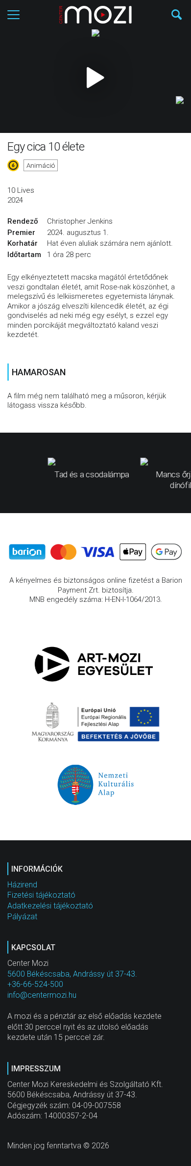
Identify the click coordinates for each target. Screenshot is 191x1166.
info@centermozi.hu (41, 995)
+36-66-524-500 (35, 984)
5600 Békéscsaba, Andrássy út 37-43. (72, 974)
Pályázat (22, 916)
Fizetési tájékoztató (41, 895)
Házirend (22, 884)
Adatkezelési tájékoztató (50, 905)
